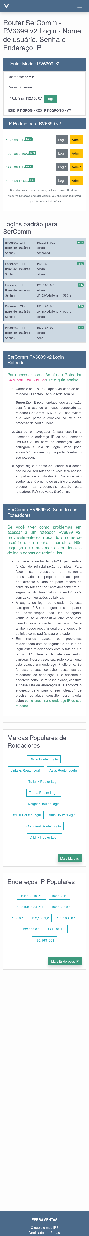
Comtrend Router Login (43, 826)
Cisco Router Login (44, 759)
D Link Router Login (44, 837)
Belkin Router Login (26, 815)
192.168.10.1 (61, 906)
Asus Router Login (63, 770)
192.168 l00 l (44, 940)
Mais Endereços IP (65, 961)
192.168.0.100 (16, 153)
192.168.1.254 (16, 180)
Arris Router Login (62, 815)
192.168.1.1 (14, 167)
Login (50, 98)
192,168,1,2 (40, 918)
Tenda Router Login (43, 792)
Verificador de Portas (44, 1232)
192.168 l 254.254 (30, 906)
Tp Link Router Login (43, 781)
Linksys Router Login (26, 770)
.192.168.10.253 (31, 895)
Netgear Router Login (44, 803)
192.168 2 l (59, 895)
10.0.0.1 (18, 918)
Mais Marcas (69, 858)
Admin (76, 139)
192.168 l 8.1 (66, 918)
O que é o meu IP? (44, 1227)
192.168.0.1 (14, 140)
